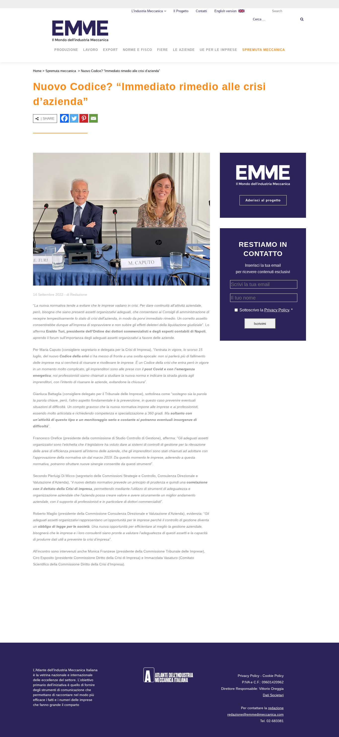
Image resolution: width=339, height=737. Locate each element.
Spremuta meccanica (60, 71)
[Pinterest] (83, 118)
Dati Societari (273, 695)
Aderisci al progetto (263, 200)
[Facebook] (64, 118)
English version (225, 11)
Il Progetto (180, 11)
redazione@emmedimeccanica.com (255, 714)
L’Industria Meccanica (147, 11)
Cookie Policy (273, 676)
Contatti (201, 11)
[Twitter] (74, 118)
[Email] (93, 118)
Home (37, 71)
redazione (276, 708)
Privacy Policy (276, 310)
